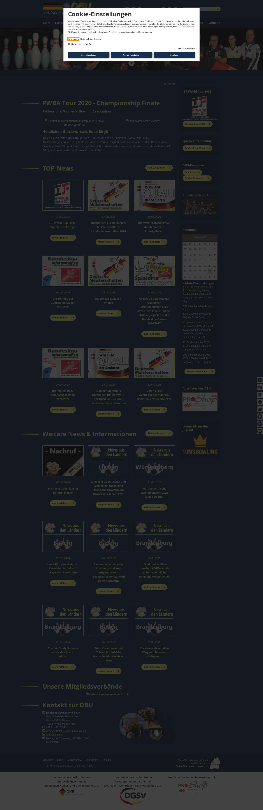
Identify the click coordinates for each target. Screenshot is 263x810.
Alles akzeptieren (88, 55)
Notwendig (76, 44)
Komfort (88, 44)
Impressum (73, 39)
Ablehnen (174, 55)
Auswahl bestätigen (131, 55)
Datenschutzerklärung (91, 39)
